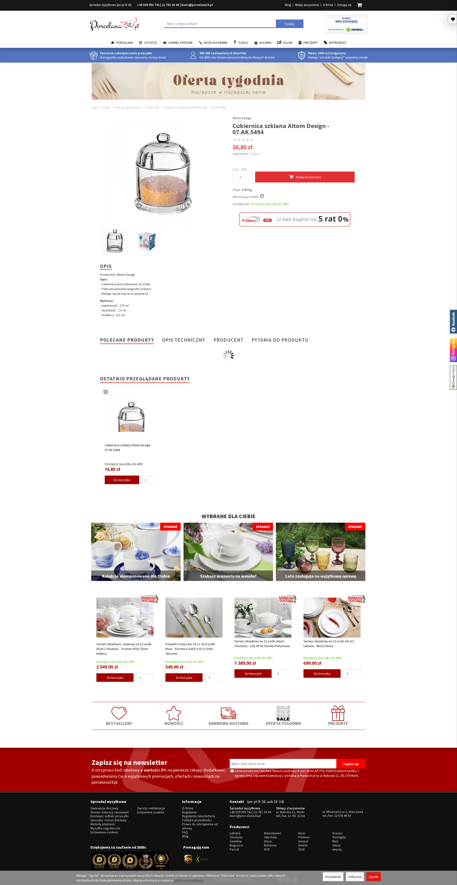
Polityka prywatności (197, 820)
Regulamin (189, 812)
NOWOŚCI (173, 723)
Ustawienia (333, 877)
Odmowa (354, 877)
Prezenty (310, 42)
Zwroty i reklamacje (151, 808)
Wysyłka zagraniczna (105, 828)
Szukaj (289, 24)
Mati (335, 841)
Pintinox (303, 837)
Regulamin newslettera (198, 816)
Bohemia (270, 845)
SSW (301, 849)
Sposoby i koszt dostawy (108, 820)
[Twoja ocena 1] (235, 140)
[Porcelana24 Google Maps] (453, 377)
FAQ (185, 832)
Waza (268, 841)
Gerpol (303, 841)
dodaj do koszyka (308, 177)
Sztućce (150, 42)
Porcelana (124, 42)
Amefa (303, 845)
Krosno (337, 833)
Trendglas (339, 837)
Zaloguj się (344, 5)
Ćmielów (236, 841)
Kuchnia (265, 42)
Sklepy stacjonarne (307, 5)
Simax (336, 845)
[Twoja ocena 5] (252, 140)
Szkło (243, 42)
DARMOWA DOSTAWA (228, 723)
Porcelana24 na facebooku (453, 322)
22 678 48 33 (342, 815)
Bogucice (236, 845)
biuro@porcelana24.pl (197, 5)
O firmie (328, 5)
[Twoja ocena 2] (239, 140)
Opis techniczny (183, 340)
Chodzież (236, 837)
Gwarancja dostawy (104, 808)
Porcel (234, 849)
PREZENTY (338, 723)
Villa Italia (270, 837)
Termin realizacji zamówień (109, 812)
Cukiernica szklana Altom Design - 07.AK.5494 (128, 447)
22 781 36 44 (170, 5)
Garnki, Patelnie (180, 42)
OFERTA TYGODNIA (283, 723)
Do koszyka (122, 480)
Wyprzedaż (337, 42)
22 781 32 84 (296, 816)
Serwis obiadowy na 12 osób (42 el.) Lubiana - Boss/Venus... (328, 643)
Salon (287, 42)
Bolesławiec (272, 833)
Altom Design (242, 118)
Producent (228, 340)
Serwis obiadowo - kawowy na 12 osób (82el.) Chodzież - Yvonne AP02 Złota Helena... (123, 649)
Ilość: (236, 169)
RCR (267, 849)
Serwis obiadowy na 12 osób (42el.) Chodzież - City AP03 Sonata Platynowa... (263, 643)
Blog (288, 5)
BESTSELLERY (119, 723)
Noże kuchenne (215, 42)
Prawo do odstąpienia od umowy (200, 826)
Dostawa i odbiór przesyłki (109, 816)
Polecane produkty (127, 340)
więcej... (337, 849)
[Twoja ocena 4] (247, 140)
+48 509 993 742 (148, 5)
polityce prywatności (189, 880)
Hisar (301, 833)
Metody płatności (102, 824)
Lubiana (235, 833)
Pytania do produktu (280, 340)
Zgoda (373, 877)
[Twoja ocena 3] (243, 140)
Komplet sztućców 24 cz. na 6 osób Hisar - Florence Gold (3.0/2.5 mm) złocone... (190, 649)
